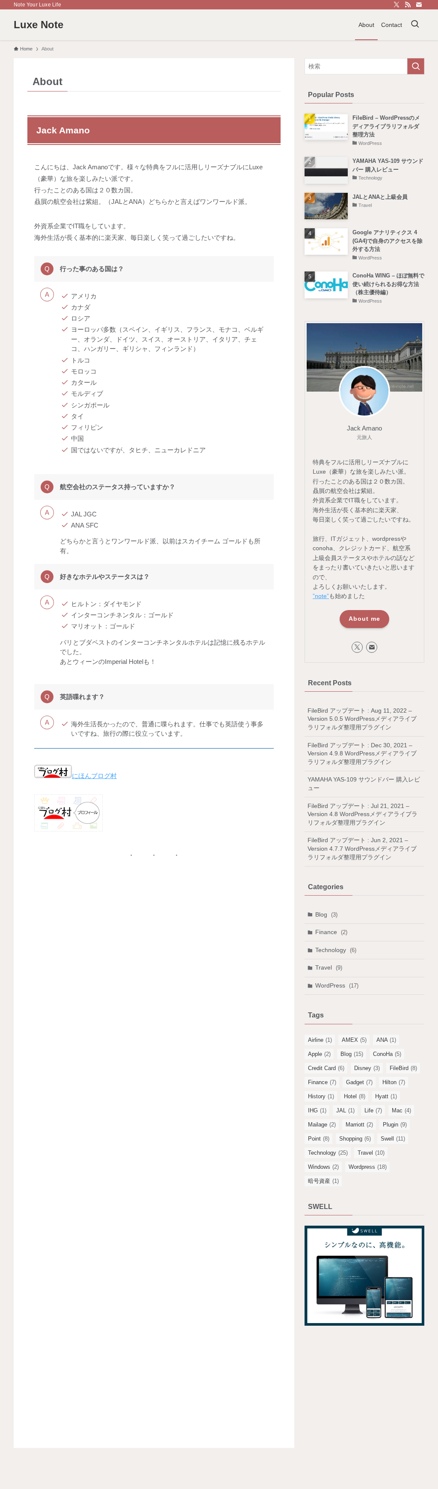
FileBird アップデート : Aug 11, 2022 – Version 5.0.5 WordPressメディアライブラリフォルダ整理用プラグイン (362, 719)
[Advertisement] (364, 1394)
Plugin (395, 1124)
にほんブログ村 (94, 775)
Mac (401, 1110)
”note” (321, 596)
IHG (317, 1110)
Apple (319, 1054)
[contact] (418, 4)
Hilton (393, 1082)
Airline (320, 1040)
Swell (393, 1138)
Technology (335, 949)
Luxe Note (38, 25)
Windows (323, 1167)
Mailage (322, 1124)
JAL (345, 1110)
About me (364, 618)
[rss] (407, 4)
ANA (386, 1040)
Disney (367, 1068)
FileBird (403, 1068)
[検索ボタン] (414, 24)
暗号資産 (323, 1181)
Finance (331, 932)
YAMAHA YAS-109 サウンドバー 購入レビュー (364, 783)
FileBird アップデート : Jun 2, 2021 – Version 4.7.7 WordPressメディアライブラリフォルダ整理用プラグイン (362, 848)
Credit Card (326, 1068)
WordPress (336, 985)
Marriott (359, 1124)
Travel (328, 967)
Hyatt (386, 1096)
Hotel (354, 1096)
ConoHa (387, 1054)
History (321, 1096)
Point (318, 1138)
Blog (326, 914)
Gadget (359, 1082)
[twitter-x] (396, 4)
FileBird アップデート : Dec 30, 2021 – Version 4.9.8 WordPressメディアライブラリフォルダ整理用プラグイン (362, 753)
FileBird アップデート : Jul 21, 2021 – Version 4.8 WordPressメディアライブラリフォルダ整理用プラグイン (362, 814)
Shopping (355, 1138)
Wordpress (368, 1167)
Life (373, 1110)
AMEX (354, 1040)
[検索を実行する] (415, 66)
